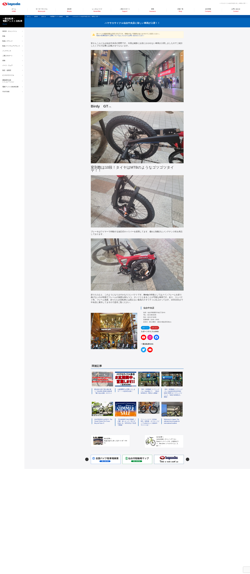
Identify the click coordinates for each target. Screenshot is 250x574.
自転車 (36, 16)
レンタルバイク (97, 10)
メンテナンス (6, 51)
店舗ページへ (145, 327)
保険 (152, 10)
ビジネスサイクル (8, 75)
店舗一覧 (180, 10)
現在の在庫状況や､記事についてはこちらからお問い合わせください (120, 35)
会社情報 (208, 10)
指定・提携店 (6, 70)
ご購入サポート (7, 55)
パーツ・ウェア (7, 65)
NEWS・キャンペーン (9, 31)
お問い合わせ (235, 10)
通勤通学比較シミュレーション (8, 81)
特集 (3, 36)
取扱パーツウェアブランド (11, 46)
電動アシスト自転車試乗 (10, 87)
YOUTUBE (5, 91)
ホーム (14, 10)
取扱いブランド (7, 41)
